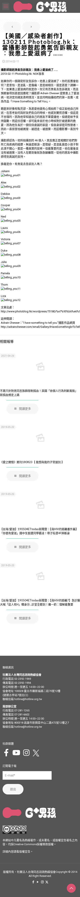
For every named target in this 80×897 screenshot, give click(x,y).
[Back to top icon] (71, 888)
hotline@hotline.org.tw (28, 699)
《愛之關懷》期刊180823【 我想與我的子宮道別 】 (32, 462)
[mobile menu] (5, 6)
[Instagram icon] (42, 882)
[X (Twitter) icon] (46, 882)
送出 (13, 789)
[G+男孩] (40, 6)
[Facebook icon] (33, 882)
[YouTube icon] (37, 882)
